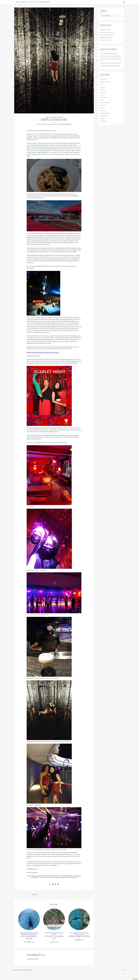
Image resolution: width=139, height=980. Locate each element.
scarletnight (35, 877)
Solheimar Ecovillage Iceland (114, 63)
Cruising (47, 117)
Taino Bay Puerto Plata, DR (107, 32)
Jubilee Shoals (104, 56)
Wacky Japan (103, 121)
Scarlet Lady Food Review (106, 35)
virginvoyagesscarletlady (69, 877)
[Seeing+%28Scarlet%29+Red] (50, 884)
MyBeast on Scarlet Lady (106, 37)
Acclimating (103, 79)
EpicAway (51, 117)
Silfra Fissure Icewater (79, 936)
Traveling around (32, 934)
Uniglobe (102, 118)
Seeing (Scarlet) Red (105, 29)
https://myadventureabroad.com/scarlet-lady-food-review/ (43, 352)
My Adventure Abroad (65, 124)
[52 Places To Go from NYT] (54, 919)
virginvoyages (43, 877)
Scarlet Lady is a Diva (105, 40)
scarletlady (77, 876)
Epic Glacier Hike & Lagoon (113, 65)
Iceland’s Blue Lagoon (114, 56)
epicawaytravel (55, 876)
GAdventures (24, 934)
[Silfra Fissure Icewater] (79, 919)
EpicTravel (57, 117)
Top (124, 969)
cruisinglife (40, 876)
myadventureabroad (66, 876)
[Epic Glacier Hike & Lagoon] (29, 919)
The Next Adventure (43, 2)
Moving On (103, 105)
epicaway (47, 876)
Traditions (103, 110)
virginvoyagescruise (54, 877)
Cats (101, 84)
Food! (101, 94)
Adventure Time (104, 81)
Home (18, 2)
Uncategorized (104, 115)
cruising (33, 876)
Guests (102, 100)
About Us (24, 2)
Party (61, 117)
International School (105, 102)
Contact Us (31, 2)
